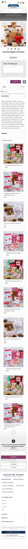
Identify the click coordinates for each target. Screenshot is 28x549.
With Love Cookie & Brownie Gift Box (12, 224)
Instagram (14, 464)
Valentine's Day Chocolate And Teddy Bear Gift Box (12, 194)
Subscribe (13, 457)
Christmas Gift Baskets (7, 492)
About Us (4, 500)
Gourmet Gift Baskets (7, 488)
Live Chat (4, 506)
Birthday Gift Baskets (18, 479)
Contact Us (4, 503)
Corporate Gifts (20, 485)
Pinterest (14, 467)
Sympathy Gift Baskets (7, 482)
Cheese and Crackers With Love (13, 165)
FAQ (3, 510)
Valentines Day (15, 13)
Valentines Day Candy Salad (13, 253)
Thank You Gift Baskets (7, 485)
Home (8, 13)
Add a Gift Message (10, 64)
